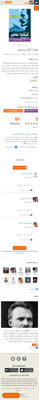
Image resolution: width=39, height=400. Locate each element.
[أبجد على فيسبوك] (24, 359)
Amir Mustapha (20, 284)
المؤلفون (18, 390)
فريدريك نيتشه (29, 54)
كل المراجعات (19, 253)
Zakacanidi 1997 (23, 147)
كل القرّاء (32, 289)
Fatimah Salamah (28, 274)
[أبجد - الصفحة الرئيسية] (26, 2)
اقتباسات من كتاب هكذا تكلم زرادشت (24, 134)
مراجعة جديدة (18, 167)
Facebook (21, 45)
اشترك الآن (13, 110)
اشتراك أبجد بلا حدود (7, 388)
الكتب (32, 388)
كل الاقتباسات (9, 147)
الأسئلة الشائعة (17, 388)
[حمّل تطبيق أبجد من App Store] (26, 370)
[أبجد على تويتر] (18, 359)
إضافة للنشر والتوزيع (31, 102)
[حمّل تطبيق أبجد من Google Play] (11, 370)
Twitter (18, 45)
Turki (7, 284)
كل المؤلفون (32, 347)
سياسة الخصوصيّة (25, 396)
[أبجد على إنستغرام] (13, 359)
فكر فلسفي (33, 80)
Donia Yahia (35, 274)
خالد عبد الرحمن (13, 274)
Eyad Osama (20, 274)
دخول (2, 2)
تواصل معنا (26, 388)
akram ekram (13, 284)
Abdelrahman (28, 284)
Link (25, 185)
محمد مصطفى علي (14, 54)
